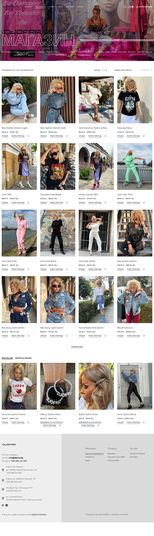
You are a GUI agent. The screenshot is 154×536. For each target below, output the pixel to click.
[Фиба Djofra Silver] (96, 386)
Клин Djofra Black (126, 414)
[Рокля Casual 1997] (96, 166)
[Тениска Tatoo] (134, 99)
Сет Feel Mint (125, 194)
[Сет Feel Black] (57, 233)
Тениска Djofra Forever (14, 414)
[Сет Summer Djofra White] (96, 99)
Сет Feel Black (48, 261)
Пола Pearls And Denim (91, 328)
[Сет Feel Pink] (19, 233)
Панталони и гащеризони (85, 53)
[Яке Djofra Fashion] (134, 233)
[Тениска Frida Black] (57, 166)
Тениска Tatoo (124, 128)
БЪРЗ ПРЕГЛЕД (18, 136)
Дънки (42, 52)
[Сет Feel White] (96, 233)
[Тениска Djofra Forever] (19, 386)
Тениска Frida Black (50, 194)
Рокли (114, 52)
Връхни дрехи (31, 53)
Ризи (108, 52)
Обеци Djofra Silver (50, 414)
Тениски (132, 52)
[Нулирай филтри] (151, 70)
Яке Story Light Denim (51, 328)
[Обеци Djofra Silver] (57, 386)
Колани (50, 52)
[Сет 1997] (19, 166)
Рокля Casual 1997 (88, 194)
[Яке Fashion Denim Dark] (57, 99)
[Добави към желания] (28, 136)
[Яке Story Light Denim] (57, 299)
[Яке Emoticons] (134, 299)
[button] (51, 422)
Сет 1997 (7, 194)
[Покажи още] (77, 347)
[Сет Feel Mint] (134, 166)
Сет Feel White (87, 261)
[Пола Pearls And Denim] (96, 299)
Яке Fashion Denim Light (15, 128)
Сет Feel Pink (9, 261)
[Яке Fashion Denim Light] (19, 99)
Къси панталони (61, 53)
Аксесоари (7, 52)
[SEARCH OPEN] (125, 7)
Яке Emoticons (124, 328)
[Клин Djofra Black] (134, 386)
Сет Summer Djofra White (93, 128)
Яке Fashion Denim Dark (53, 128)
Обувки (73, 52)
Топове (140, 52)
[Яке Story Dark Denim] (19, 299)
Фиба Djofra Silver (88, 414)
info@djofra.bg (16, 458)
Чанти (148, 52)
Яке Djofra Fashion (127, 261)
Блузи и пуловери (18, 53)
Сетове (122, 52)
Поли (101, 52)
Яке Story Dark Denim (13, 328)
